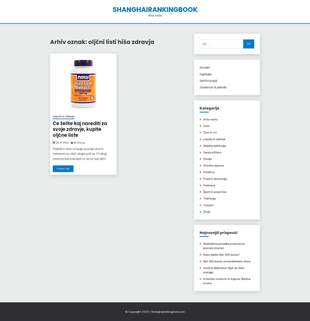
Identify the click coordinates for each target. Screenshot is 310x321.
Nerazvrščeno (212, 152)
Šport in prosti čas (214, 192)
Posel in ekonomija (215, 179)
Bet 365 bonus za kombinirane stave (227, 261)
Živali (206, 212)
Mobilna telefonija (214, 145)
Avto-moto (210, 119)
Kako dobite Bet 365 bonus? (221, 254)
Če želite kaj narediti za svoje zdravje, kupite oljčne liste (80, 129)
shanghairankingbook (155, 9)
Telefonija (209, 198)
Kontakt (205, 67)
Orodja (207, 159)
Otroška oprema (213, 165)
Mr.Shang (79, 142)
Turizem (208, 205)
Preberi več (63, 168)
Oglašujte (206, 74)
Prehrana (209, 185)
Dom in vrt (210, 132)
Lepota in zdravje (63, 116)
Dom (206, 126)
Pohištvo (209, 172)
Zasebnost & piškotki (213, 87)
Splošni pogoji (208, 80)
